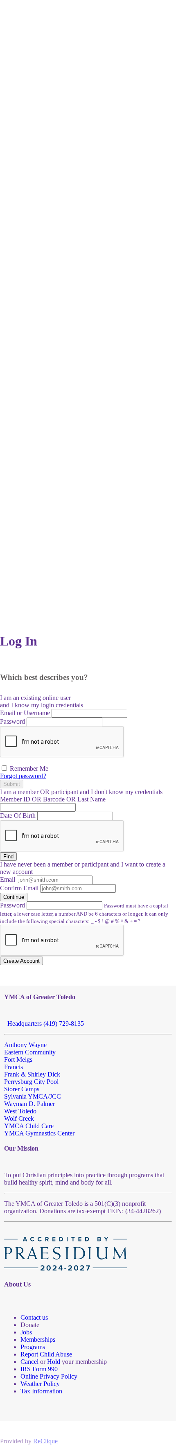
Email (7, 879)
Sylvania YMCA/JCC (32, 1096)
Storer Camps (21, 1089)
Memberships (37, 1339)
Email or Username (25, 712)
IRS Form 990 (39, 1368)
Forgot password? (23, 775)
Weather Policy (40, 1383)
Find (8, 856)
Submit (11, 784)
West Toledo (20, 1111)
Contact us (34, 1317)
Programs (32, 1346)
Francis (13, 1066)
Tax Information (41, 1391)
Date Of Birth (18, 815)
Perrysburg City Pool (31, 1081)
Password (12, 721)
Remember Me (28, 768)
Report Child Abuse (46, 1354)
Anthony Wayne (25, 1044)
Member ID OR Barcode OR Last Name (53, 799)
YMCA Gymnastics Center (39, 1133)
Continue (13, 897)
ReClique (45, 1441)
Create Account (21, 961)
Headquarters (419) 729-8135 (44, 1023)
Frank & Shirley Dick (32, 1074)
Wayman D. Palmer (29, 1103)
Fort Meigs (18, 1059)
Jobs (26, 1332)
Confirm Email (19, 888)
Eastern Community (30, 1052)
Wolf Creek (19, 1118)
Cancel (29, 1361)
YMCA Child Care (29, 1125)
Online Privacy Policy (48, 1376)
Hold (53, 1361)
